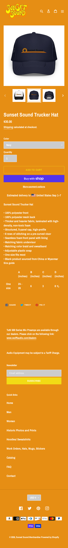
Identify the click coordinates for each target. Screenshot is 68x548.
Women (11, 421)
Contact (11, 476)
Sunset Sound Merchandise (28, 537)
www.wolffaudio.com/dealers (21, 338)
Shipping (8, 127)
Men (9, 412)
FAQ (9, 467)
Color (6, 138)
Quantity (8, 152)
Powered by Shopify (50, 537)
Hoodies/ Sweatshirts (19, 439)
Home (10, 403)
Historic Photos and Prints (21, 430)
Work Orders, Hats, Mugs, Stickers (26, 448)
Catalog (11, 457)
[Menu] (62, 11)
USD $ (33, 497)
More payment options (34, 186)
